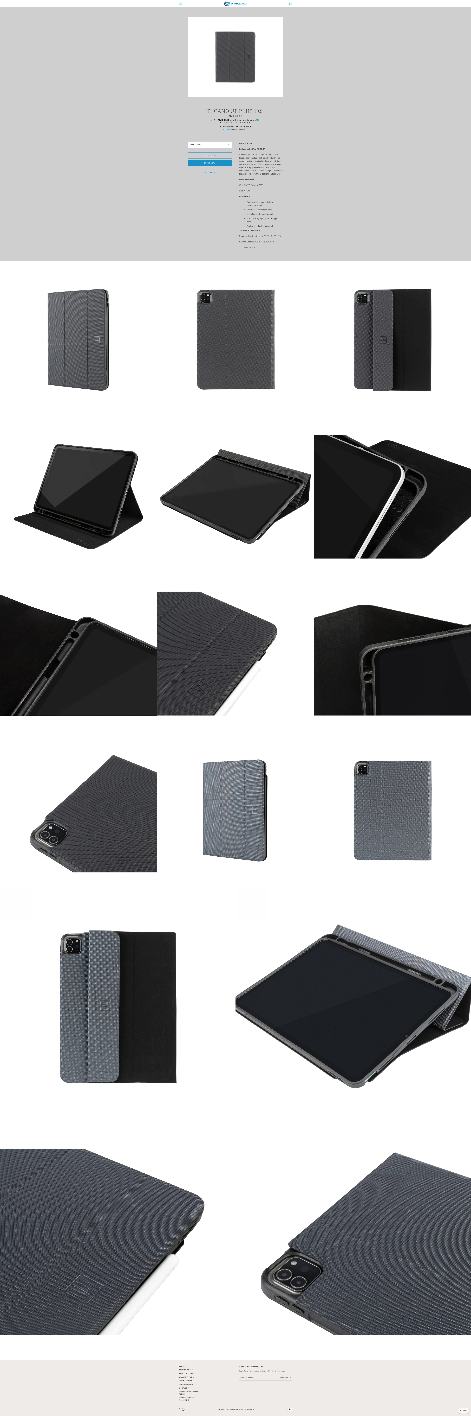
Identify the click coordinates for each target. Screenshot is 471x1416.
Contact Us (184, 1388)
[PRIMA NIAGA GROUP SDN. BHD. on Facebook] (179, 1409)
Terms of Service (187, 1373)
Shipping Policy (186, 1384)
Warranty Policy (187, 1377)
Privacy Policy (186, 1370)
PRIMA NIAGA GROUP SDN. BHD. (242, 1409)
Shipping (226, 129)
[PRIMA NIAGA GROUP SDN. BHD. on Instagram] (183, 1409)
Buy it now (209, 163)
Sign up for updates (251, 1366)
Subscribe (284, 1377)
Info (249, 123)
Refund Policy (185, 1381)
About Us (183, 1366)
